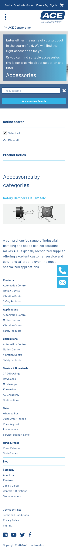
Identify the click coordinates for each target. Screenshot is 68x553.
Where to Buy (42, 5)
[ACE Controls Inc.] (52, 17)
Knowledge (9, 389)
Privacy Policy (11, 520)
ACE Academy (11, 394)
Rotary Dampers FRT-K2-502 (24, 198)
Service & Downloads (15, 368)
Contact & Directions (15, 490)
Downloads (19, 5)
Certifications (11, 400)
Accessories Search (34, 101)
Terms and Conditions (16, 514)
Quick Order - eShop (14, 418)
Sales (6, 408)
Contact (30, 5)
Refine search (13, 122)
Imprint (7, 525)
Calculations (10, 338)
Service (8, 5)
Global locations (12, 496)
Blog (5, 461)
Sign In (53, 5)
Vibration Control (13, 296)
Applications (10, 309)
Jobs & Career (11, 485)
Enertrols (8, 480)
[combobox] (31, 90)
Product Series (14, 155)
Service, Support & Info (16, 434)
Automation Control (14, 285)
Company (8, 469)
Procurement (10, 429)
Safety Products (12, 301)
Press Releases (11, 448)
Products (8, 280)
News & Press (11, 442)
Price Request (11, 424)
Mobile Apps (10, 384)
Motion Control (11, 290)
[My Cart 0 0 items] (61, 5)
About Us (8, 475)
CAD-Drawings (11, 373)
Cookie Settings (12, 509)
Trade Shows (10, 453)
